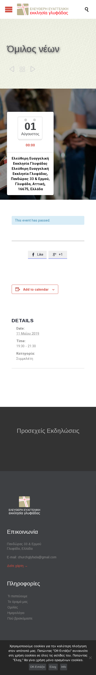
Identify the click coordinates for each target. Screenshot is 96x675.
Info (63, 667)
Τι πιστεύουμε (17, 596)
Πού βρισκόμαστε (19, 618)
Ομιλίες (12, 607)
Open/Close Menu (8, 9)
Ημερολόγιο (15, 613)
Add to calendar (35, 289)
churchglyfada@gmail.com (37, 557)
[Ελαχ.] (90, 657)
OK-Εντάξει (37, 667)
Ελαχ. (53, 667)
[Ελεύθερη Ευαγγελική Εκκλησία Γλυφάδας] (50, 9)
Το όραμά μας (17, 602)
